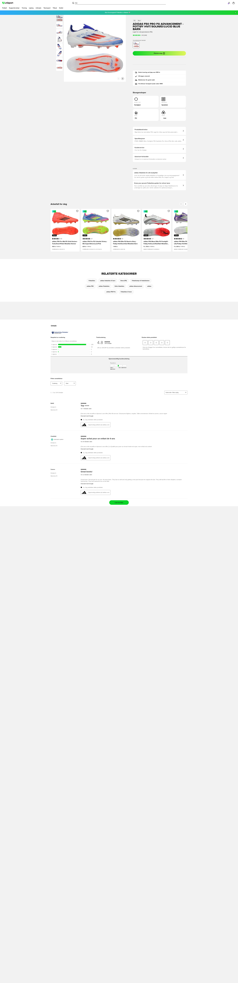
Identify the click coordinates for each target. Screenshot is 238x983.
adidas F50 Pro (111, 291)
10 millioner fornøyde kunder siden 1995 (150, 83)
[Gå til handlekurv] (233, 3)
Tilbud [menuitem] (55, 8)
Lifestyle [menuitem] (38, 8)
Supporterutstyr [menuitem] (14, 8)
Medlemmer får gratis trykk (146, 80)
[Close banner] (235, 13)
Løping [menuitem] (31, 8)
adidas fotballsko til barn (107, 280)
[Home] (7, 3)
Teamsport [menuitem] (47, 8)
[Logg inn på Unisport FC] (229, 3)
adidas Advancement (135, 286)
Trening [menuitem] (24, 8)
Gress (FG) (123, 280)
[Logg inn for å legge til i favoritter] (77, 211)
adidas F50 (90, 286)
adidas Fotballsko (104, 286)
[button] (59, 25)
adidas (149, 286)
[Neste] (122, 78)
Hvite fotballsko (119, 286)
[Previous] (181, 204)
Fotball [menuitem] (4, 8)
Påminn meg (158, 53)
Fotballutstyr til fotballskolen (140, 280)
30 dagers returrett (144, 76)
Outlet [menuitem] (61, 8)
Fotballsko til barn (126, 291)
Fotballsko (92, 280)
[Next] (185, 204)
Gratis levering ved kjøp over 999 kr (149, 72)
